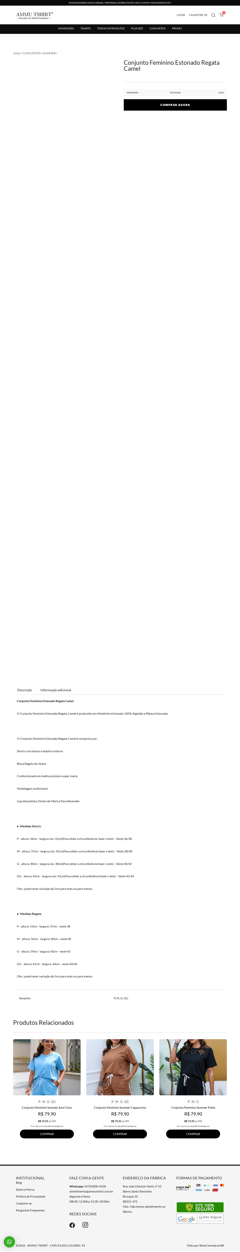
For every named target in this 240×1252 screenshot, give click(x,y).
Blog (19, 1182)
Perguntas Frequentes (30, 1210)
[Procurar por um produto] (213, 14)
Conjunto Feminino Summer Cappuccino (120, 1107)
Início (16, 53)
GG (126, 998)
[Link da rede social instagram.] (85, 1227)
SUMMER (49, 53)
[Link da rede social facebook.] (72, 1227)
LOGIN (181, 14)
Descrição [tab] (24, 690)
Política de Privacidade (30, 1196)
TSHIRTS (85, 28)
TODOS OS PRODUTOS (110, 28)
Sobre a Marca (25, 1189)
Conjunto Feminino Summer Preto (193, 1107)
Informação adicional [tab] (55, 690)
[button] (9, 1242)
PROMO (177, 28)
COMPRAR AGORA (175, 105)
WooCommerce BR (211, 1245)
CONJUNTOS (157, 28)
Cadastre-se (24, 1203)
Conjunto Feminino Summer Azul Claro (47, 1107)
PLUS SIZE (137, 28)
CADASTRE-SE (198, 14)
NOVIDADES (66, 28)
